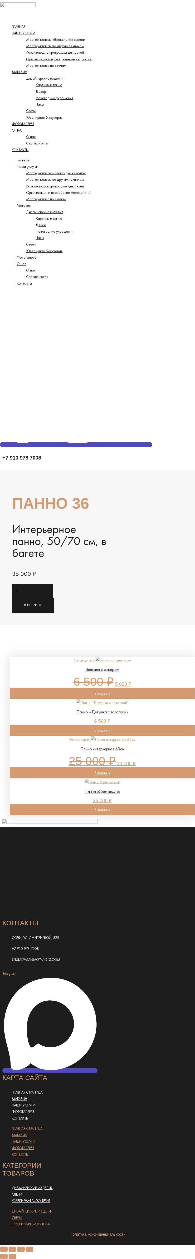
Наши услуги (23, 33)
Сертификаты (37, 143)
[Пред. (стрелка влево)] (4, 1256)
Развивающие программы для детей (55, 52)
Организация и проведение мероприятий (59, 58)
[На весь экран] (12, 1249)
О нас (17, 130)
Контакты (20, 150)
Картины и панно (49, 84)
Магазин (19, 72)
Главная (18, 26)
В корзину (33, 605)
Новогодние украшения (54, 97)
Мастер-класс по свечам (46, 65)
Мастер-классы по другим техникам (55, 45)
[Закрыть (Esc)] (29, 1249)
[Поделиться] (21, 1249)
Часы (40, 104)
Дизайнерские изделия (44, 78)
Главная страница (27, 1092)
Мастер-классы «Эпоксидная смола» (56, 39)
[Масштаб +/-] (4, 1249)
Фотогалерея (23, 124)
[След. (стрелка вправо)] (12, 1256)
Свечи (31, 110)
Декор (41, 91)
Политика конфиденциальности (98, 1234)
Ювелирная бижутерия (44, 117)
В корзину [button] (102, 693)
